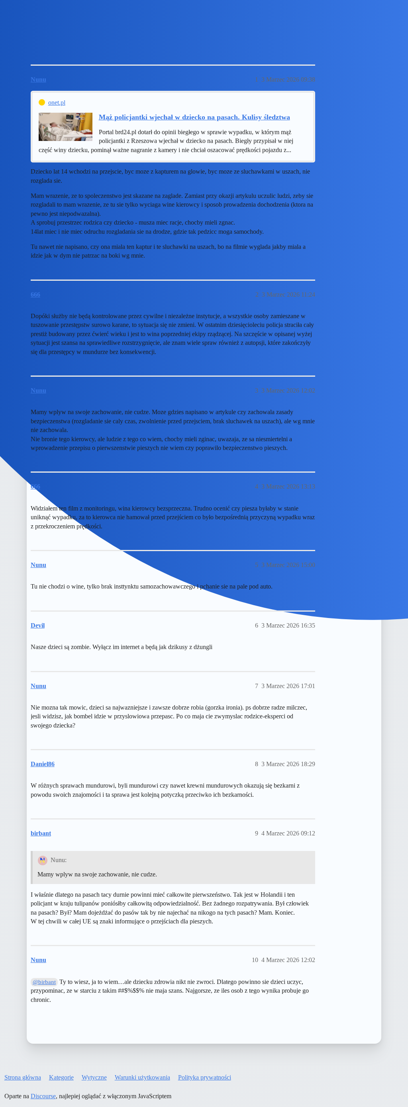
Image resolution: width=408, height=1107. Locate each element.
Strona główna (22, 1077)
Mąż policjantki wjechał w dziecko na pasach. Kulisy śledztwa (194, 117)
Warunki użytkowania (142, 1077)
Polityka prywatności (204, 1077)
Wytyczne (94, 1077)
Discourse (43, 1096)
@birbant (44, 982)
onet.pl (56, 102)
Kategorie (61, 1077)
